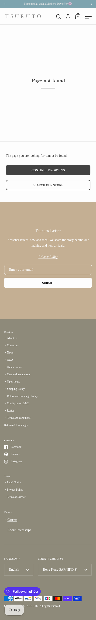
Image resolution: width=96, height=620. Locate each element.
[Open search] (58, 16)
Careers (12, 520)
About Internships (19, 530)
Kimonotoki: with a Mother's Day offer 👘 (48, 3)
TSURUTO (31, 606)
